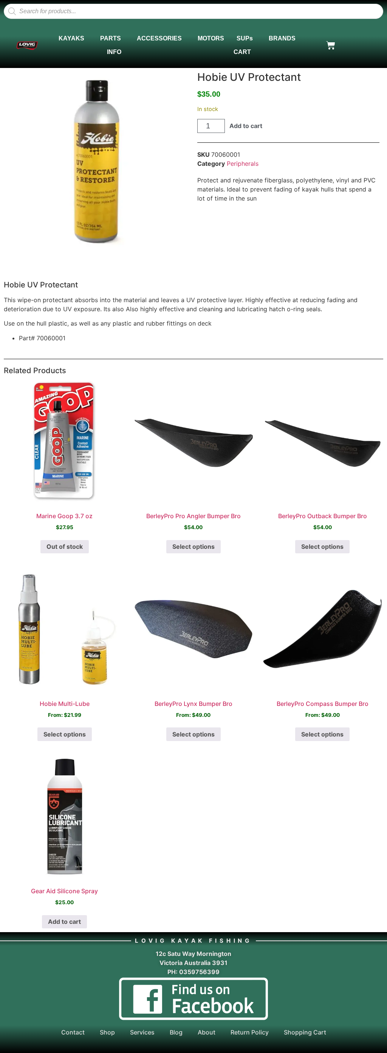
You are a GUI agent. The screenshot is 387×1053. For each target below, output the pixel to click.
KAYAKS (71, 38)
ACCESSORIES (159, 38)
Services (142, 1032)
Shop (107, 1032)
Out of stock (64, 546)
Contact (73, 1032)
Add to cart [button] (64, 921)
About (206, 1032)
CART (242, 52)
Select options (193, 546)
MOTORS (211, 38)
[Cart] (330, 45)
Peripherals (243, 163)
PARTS (110, 38)
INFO (114, 52)
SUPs (245, 38)
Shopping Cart (305, 1032)
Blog (176, 1032)
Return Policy (250, 1032)
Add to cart (245, 126)
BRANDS (282, 38)
